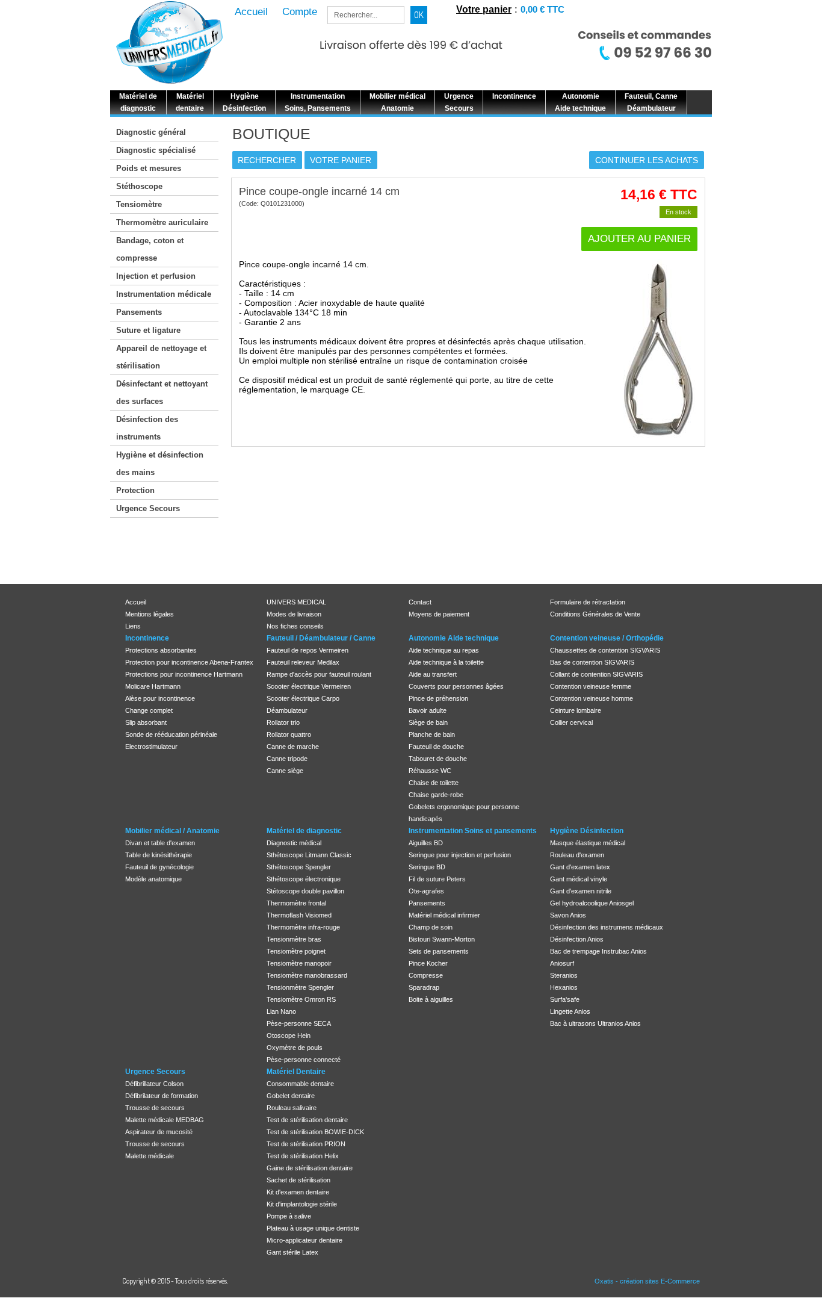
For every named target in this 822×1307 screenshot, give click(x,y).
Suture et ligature (148, 330)
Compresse (426, 975)
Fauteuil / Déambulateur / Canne (321, 638)
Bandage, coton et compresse (150, 249)
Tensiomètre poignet (296, 951)
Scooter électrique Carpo (303, 698)
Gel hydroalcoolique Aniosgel (592, 903)
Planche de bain (432, 734)
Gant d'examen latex (580, 867)
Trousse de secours (155, 1107)
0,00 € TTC (542, 9)
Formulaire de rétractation (587, 602)
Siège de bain (428, 722)
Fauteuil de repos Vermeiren (307, 650)
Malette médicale (149, 1156)
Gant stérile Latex (292, 1252)
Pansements (139, 312)
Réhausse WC (430, 770)
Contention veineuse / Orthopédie (607, 638)
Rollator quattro (289, 734)
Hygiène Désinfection (586, 831)
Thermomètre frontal (296, 903)
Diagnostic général (151, 132)
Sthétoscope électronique (304, 879)
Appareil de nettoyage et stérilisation (161, 357)
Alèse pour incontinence (160, 698)
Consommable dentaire (300, 1083)
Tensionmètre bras (294, 939)
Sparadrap (424, 987)
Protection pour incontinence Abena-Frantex (189, 662)
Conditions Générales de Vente (595, 614)
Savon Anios (568, 915)
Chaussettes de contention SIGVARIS (605, 650)
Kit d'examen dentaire (298, 1192)
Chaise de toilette (434, 782)
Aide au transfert (433, 674)
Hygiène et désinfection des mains (159, 463)
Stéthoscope (139, 186)
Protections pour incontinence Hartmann (184, 674)
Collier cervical (571, 722)
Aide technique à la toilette (446, 662)
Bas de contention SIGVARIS (592, 662)
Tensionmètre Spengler (300, 987)
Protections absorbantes (161, 650)
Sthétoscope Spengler (299, 867)
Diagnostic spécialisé (156, 150)
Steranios (564, 975)
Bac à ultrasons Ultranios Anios (595, 1023)
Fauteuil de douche (436, 746)
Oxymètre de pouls (295, 1047)
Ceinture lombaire (575, 710)
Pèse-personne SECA (299, 1023)
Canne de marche (293, 746)
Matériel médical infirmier (444, 915)
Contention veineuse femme (590, 686)
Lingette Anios (570, 1011)
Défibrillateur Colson (154, 1083)
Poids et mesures (148, 168)
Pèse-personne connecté (304, 1059)
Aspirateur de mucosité (159, 1131)
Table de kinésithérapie (158, 854)
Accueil (135, 602)
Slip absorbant (146, 722)
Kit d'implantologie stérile (302, 1204)
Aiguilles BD (426, 842)
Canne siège (285, 770)
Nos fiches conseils (295, 626)
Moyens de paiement (439, 614)
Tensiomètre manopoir (299, 963)
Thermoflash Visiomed (299, 915)
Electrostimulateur (151, 746)
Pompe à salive (289, 1216)
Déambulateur (287, 710)
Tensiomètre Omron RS (301, 999)
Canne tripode (287, 758)
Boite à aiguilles (431, 999)
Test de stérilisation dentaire (307, 1119)
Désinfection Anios (577, 939)
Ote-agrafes (426, 891)
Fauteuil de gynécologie (159, 867)
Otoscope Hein (289, 1035)
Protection (135, 490)
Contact (420, 602)
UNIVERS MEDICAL (296, 602)
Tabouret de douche (438, 758)
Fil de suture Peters (437, 879)
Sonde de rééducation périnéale (171, 734)
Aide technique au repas (444, 650)
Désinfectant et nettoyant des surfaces (162, 392)
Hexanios (564, 987)
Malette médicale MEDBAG (164, 1119)
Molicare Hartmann (153, 686)
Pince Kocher (428, 963)
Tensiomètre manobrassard (307, 975)
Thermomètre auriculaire (162, 222)
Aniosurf (562, 963)
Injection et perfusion (156, 276)
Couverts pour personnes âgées (456, 686)
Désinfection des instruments (147, 428)
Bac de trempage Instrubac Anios (598, 951)
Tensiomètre (139, 204)
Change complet (149, 710)
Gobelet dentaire (291, 1095)
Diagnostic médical (294, 842)
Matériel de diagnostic (304, 831)
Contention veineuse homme (591, 698)
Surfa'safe (564, 999)
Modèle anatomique (153, 879)
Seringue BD (427, 867)
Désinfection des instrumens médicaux (606, 927)
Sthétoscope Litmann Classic (309, 854)
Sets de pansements (439, 951)
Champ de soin (431, 927)
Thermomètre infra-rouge (303, 927)
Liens (133, 626)
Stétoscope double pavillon (305, 891)
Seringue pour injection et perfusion (460, 854)
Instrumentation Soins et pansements (473, 831)
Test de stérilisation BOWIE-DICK (315, 1131)
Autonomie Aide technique (454, 638)
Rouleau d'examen (577, 854)
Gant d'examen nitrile (580, 891)
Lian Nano (281, 1011)
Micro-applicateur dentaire (304, 1240)
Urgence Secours (148, 508)
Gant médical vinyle (578, 879)
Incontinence (147, 638)
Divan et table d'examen (160, 842)
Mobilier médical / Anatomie (172, 831)
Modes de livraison (294, 614)
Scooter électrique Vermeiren (309, 686)
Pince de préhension (438, 698)
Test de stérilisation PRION (306, 1143)
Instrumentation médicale (163, 294)
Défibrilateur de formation (161, 1095)
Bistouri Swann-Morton (442, 939)
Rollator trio (283, 722)
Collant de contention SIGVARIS (596, 674)
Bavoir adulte (428, 710)
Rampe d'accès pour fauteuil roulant (319, 674)
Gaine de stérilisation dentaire (310, 1168)
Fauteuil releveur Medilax (303, 662)
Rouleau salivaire (292, 1107)
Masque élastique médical (587, 842)
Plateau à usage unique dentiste (313, 1228)
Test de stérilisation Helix (303, 1156)
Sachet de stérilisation (298, 1180)
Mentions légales (149, 614)
